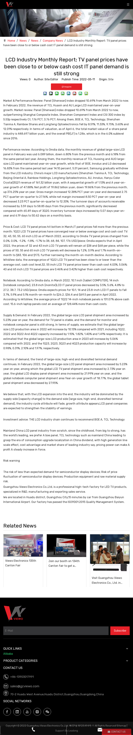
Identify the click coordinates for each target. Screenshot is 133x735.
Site (110, 79)
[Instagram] (37, 712)
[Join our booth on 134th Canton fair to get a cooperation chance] (66, 545)
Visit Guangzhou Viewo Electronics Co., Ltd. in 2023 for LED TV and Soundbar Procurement (107, 580)
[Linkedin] (17, 712)
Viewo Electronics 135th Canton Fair (20, 563)
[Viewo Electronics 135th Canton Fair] (23, 545)
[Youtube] (27, 712)
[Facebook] (7, 712)
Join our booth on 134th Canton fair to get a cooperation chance (64, 563)
